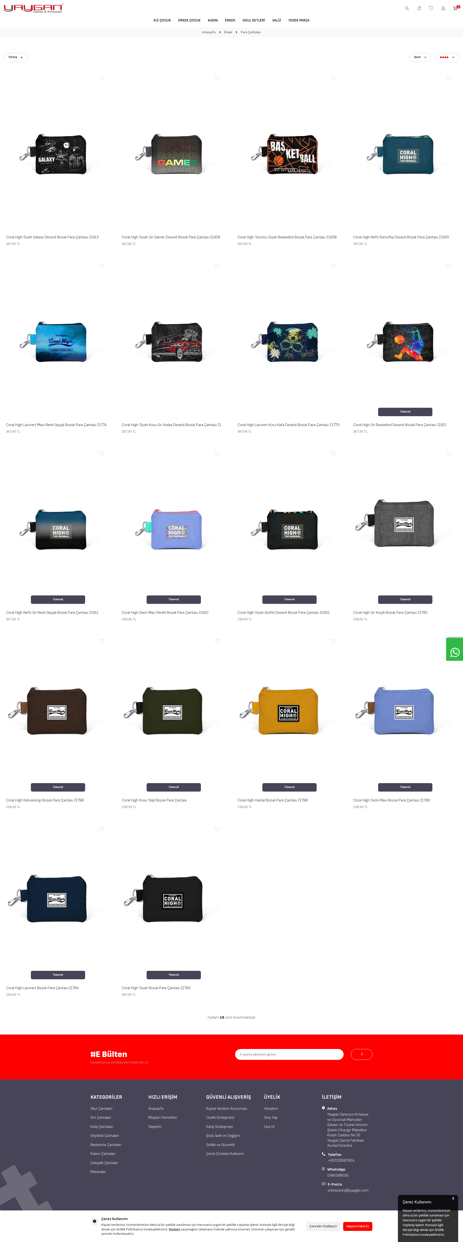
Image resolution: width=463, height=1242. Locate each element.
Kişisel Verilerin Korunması (226, 1108)
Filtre (13, 57)
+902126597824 (341, 1160)
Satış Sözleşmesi (219, 1127)
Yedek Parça (299, 20)
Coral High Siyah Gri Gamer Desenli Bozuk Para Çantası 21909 (171, 237)
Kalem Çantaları (103, 1154)
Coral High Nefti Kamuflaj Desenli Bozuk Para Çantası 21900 (401, 237)
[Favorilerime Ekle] (101, 78)
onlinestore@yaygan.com (348, 1190)
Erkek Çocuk (189, 20)
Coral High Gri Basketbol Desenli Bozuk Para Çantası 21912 (399, 425)
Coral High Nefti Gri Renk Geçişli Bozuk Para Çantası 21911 (52, 612)
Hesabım (271, 1108)
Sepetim (155, 1127)
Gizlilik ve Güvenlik (220, 1145)
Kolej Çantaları (101, 1127)
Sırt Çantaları (100, 1117)
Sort (417, 57)
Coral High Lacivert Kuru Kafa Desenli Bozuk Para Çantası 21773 (288, 425)
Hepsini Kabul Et (357, 1226)
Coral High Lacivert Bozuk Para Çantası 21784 (42, 988)
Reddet (174, 1229)
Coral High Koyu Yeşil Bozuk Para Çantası (154, 800)
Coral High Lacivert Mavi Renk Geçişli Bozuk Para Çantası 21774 (56, 425)
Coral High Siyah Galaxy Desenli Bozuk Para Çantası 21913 (52, 237)
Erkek (230, 20)
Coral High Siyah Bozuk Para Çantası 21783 (156, 988)
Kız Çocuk (162, 20)
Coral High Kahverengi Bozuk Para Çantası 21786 (45, 800)
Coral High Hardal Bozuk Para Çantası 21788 (273, 800)
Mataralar (98, 1172)
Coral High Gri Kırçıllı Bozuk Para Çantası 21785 (390, 612)
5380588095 (338, 1175)
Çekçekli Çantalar (104, 1163)
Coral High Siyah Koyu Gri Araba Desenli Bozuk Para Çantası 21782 (173, 425)
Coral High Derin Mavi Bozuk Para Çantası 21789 (391, 800)
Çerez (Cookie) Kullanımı (225, 1154)
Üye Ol (269, 1127)
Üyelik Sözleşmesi (220, 1117)
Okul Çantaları (101, 1108)
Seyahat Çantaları (104, 1135)
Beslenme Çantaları (105, 1145)
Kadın (213, 20)
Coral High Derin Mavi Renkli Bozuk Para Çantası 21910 (165, 612)
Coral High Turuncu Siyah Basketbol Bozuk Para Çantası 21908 (287, 237)
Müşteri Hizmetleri (162, 1117)
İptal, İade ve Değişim (223, 1135)
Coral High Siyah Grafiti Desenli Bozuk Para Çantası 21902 (284, 612)
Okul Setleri (254, 20)
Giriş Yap (271, 1117)
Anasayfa (209, 32)
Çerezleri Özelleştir (323, 1226)
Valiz (276, 20)
